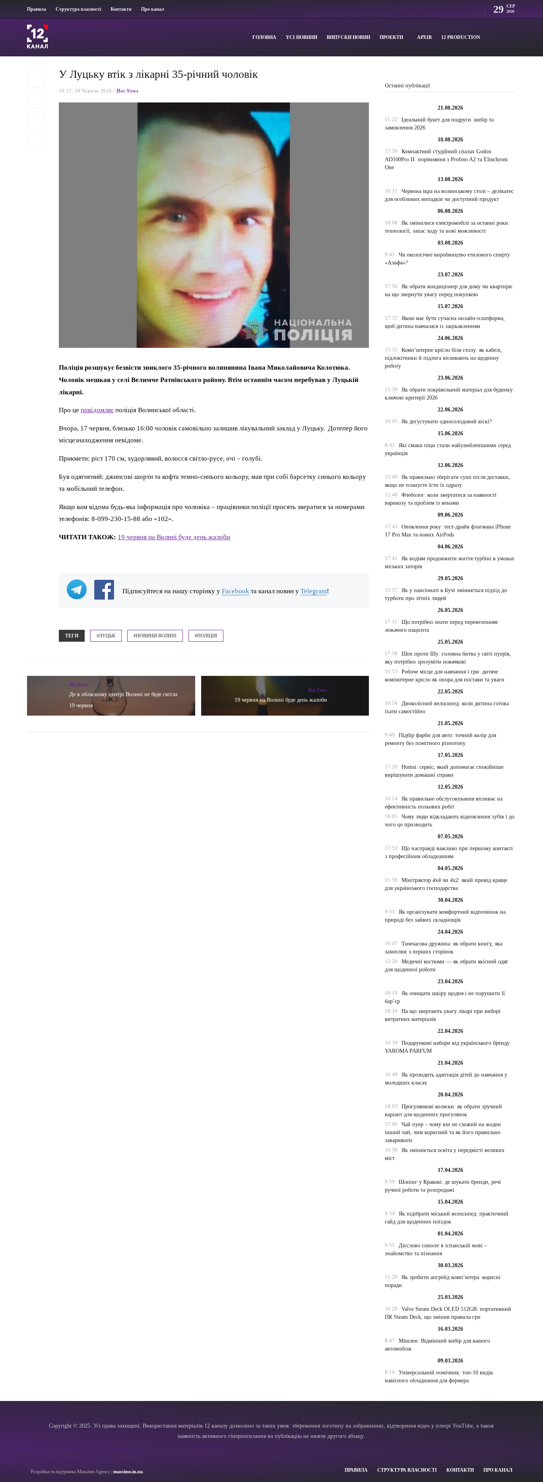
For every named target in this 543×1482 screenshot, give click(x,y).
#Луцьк (106, 636)
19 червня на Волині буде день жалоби (174, 537)
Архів (424, 37)
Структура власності (78, 9)
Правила (36, 9)
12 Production (460, 37)
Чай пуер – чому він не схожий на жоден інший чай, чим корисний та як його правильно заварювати (443, 1132)
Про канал (152, 9)
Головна (264, 37)
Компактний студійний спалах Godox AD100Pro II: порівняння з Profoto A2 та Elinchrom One (446, 159)
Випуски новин (348, 37)
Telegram (314, 591)
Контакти (121, 9)
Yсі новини (301, 37)
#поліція (206, 636)
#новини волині (155, 636)
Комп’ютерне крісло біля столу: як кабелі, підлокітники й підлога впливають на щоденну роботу (443, 358)
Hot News (127, 91)
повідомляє (97, 410)
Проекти (391, 37)
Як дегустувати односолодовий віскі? (446, 422)
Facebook (235, 591)
